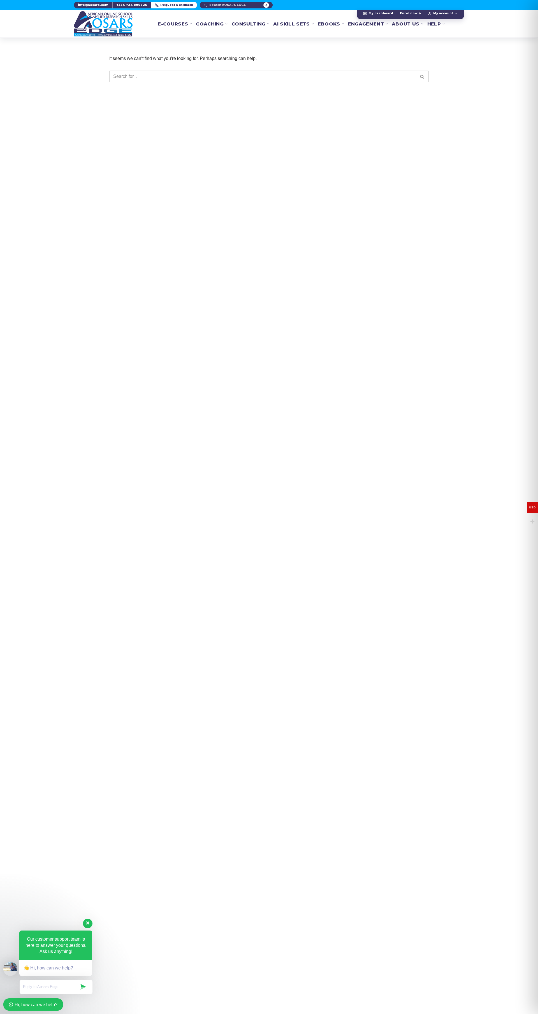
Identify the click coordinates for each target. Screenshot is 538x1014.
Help (434, 24)
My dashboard (380, 13)
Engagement (366, 24)
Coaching (210, 24)
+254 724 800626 (131, 5)
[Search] (266, 5)
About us (405, 24)
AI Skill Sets (291, 24)
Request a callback (176, 5)
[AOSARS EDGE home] (103, 23)
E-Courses (173, 24)
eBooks (329, 24)
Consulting (248, 24)
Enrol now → (410, 13)
